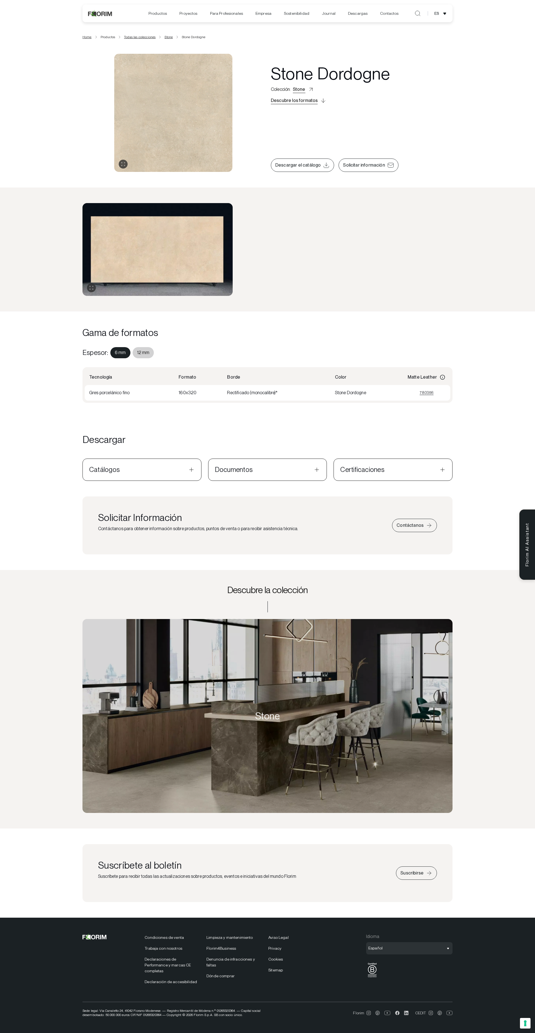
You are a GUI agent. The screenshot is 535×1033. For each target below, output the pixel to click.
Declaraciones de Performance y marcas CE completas (168, 965)
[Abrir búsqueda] (417, 13)
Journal (328, 13)
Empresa (263, 13)
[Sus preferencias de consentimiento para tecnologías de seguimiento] (525, 1023)
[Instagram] (368, 1013)
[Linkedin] (406, 1013)
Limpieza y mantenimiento (229, 937)
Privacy (274, 948)
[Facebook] (397, 1013)
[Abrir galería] (123, 164)
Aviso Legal (278, 937)
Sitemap (275, 970)
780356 (427, 392)
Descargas (358, 13)
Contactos (389, 13)
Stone (168, 37)
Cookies (275, 959)
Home (87, 37)
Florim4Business (221, 948)
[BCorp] (372, 977)
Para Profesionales (226, 13)
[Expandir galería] (91, 287)
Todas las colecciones (139, 37)
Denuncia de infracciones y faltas (230, 962)
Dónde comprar (220, 976)
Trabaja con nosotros (163, 948)
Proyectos (188, 13)
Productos (158, 13)
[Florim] (100, 13)
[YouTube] (387, 1013)
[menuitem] (158, 13)
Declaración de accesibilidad (171, 982)
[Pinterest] (377, 1013)
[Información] (442, 377)
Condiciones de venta (164, 937)
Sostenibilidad (296, 13)
